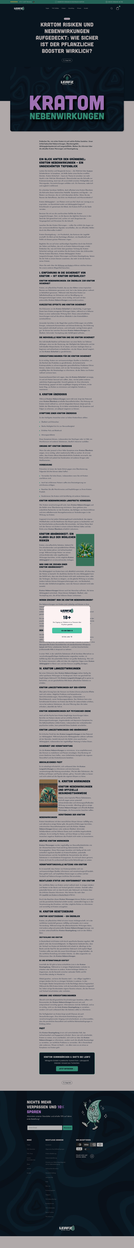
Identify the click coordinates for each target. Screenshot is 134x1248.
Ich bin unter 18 (67, 637)
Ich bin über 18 (67, 631)
